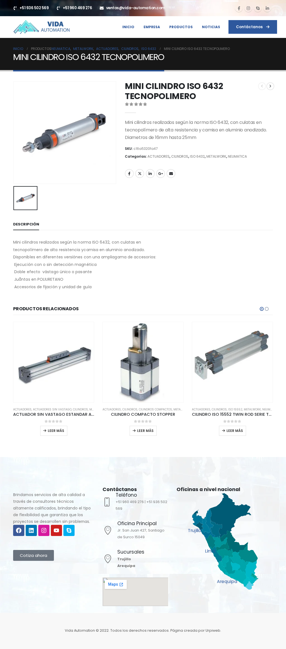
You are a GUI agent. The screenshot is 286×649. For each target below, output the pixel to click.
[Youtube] (56, 530)
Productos (181, 27)
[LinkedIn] (267, 8)
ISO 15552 (146, 409)
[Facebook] (239, 8)
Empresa (152, 27)
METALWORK (216, 156)
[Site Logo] (41, 27)
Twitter (139, 173)
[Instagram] (248, 8)
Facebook (129, 173)
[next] (270, 86)
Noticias (211, 27)
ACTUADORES (158, 156)
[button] (261, 309)
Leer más (56, 430)
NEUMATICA (237, 156)
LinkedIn (150, 173)
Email (170, 173)
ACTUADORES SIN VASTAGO (231, 409)
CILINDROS (179, 156)
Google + (160, 173)
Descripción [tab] (26, 224)
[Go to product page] (53, 362)
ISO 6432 (197, 156)
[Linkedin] (31, 530)
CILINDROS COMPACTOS (66, 409)
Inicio (128, 27)
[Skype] (258, 8)
